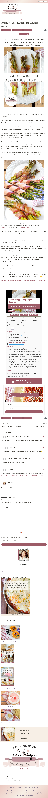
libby (10, 447)
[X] (5, 1)
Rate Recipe (34, 314)
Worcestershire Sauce (21, 335)
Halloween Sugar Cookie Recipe (10, 641)
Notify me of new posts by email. (12, 540)
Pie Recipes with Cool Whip (9, 688)
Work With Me (9, 778)
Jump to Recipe (25, 34)
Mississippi (4, 227)
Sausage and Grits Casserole (9, 722)
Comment (5, 511)
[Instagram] (7, 1)
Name (4, 532)
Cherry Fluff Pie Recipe (7, 706)
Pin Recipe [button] (24, 314)
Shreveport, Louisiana (25, 227)
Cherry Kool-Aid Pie (41, 425)
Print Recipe (15, 314)
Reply (44, 436)
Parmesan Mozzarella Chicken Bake (11, 425)
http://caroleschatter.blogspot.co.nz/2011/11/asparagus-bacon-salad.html (22, 475)
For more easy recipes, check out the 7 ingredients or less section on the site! (23, 280)
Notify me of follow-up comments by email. (15, 537)
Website (35, 533)
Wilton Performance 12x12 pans (16, 344)
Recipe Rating (5, 505)
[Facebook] (2, 1)
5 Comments (4, 26)
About (6, 776)
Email (20, 532)
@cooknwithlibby (24, 382)
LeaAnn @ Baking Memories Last (17, 458)
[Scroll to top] (45, 789)
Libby (8, 482)
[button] (9, 310)
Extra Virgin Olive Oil (18, 338)
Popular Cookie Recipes (7, 665)
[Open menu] (45, 9)
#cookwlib (33, 382)
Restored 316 (37, 787)
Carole (9, 469)
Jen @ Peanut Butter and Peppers (17, 436)
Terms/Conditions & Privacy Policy (14, 780)
